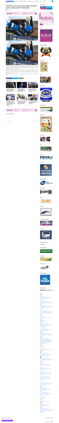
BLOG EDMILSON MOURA (43, 338)
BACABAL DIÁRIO (42, 408)
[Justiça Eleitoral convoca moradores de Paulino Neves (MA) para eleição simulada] (33, 85)
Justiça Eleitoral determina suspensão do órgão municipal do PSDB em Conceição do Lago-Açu (46, 307)
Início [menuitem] (17, 1)
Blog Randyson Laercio (43, 333)
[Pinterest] (21, 78)
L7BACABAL (41, 363)
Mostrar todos (42, 412)
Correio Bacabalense (43, 382)
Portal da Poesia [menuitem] (30, 1)
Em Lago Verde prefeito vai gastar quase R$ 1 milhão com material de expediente (33, 102)
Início (45, 421)
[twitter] (48, 417)
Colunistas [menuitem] (36, 1)
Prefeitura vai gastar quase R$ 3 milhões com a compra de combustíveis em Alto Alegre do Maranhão (22, 102)
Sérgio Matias (42, 348)
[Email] (23, 78)
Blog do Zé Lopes (42, 320)
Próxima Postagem (35, 121)
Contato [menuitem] (44, 1)
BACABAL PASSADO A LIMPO (44, 392)
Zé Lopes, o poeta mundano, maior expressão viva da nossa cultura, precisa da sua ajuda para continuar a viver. (46, 355)
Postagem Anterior (9, 121)
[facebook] (46, 417)
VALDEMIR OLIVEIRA (43, 305)
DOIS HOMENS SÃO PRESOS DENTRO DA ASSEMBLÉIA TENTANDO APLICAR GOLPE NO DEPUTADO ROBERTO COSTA (46, 410)
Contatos (51, 421)
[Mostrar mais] (24, 78)
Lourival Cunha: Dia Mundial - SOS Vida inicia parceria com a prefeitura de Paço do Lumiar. (11, 90)
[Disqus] (22, 132)
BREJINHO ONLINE (43, 387)
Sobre (48, 421)
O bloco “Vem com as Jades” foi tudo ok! (46, 401)
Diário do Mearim (42, 316)
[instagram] (50, 417)
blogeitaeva (41, 400)
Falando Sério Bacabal (43, 310)
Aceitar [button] (7, 420)
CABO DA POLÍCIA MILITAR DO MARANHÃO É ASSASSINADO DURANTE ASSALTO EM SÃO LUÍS (46, 360)
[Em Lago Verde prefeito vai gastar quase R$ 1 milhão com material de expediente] (33, 97)
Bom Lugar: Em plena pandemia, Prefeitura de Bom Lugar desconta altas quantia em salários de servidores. (46, 384)
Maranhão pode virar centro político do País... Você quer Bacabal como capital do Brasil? (21, 90)
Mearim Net (41, 367)
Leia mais (10, 418)
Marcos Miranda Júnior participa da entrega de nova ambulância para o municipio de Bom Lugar (46, 335)
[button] (51, 1)
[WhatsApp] (19, 78)
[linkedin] (52, 417)
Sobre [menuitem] (41, 1)
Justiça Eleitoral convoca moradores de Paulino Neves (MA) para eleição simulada (32, 90)
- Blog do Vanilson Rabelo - (44, 301)
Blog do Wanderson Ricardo (44, 323)
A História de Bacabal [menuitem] (22, 1)
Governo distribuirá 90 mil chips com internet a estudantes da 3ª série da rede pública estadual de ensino (46, 389)
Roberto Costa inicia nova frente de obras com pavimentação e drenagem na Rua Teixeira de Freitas (46, 325)
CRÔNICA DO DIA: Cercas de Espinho (45, 317)
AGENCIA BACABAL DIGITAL (44, 358)
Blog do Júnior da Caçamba (44, 376)
